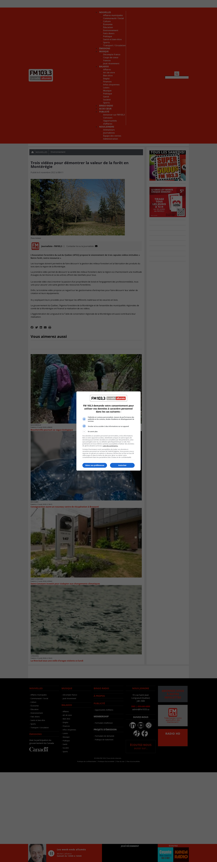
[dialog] (108, 431)
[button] (108, 431)
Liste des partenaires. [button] (110, 446)
